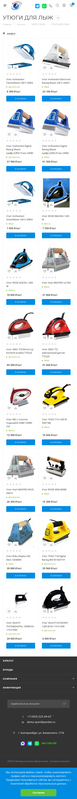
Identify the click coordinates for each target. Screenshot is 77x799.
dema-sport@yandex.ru (41, 722)
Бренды (8, 669)
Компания (10, 678)
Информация (12, 687)
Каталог (8, 660)
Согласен (38, 792)
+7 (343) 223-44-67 (39, 716)
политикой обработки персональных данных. (38, 783)
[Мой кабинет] (64, 5)
